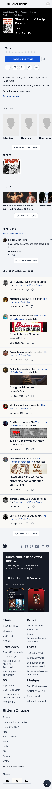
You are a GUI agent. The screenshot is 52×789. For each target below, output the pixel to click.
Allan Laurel (45, 138)
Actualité (7, 640)
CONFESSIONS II (36, 691)
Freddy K (14, 422)
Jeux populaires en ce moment (12, 673)
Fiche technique (11, 96)
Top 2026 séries (35, 625)
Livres (31, 647)
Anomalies (15, 352)
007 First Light (10, 656)
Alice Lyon (26, 138)
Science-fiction (41, 85)
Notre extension (11, 727)
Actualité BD (9, 701)
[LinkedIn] (42, 547)
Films (17, 12)
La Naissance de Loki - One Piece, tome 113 (14, 696)
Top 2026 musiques (37, 686)
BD (5, 680)
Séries (31, 620)
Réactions (9, 228)
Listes (7, 186)
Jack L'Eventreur (19, 281)
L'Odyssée (8, 635)
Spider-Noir (33, 629)
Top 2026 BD (9, 685)
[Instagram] (31, 547)
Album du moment (36, 701)
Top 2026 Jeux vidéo (13, 652)
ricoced (14, 315)
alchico (13, 405)
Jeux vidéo (11, 647)
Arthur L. (14, 369)
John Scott (9, 138)
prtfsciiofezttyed (19, 499)
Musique (33, 680)
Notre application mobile (15, 722)
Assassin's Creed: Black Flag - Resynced (11, 664)
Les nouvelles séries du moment (37, 640)
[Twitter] (21, 547)
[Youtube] (47, 547)
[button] (48, 4)
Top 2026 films (10, 626)
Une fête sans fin (11, 690)
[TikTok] (37, 547)
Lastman (14, 515)
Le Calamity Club (35, 658)
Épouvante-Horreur (28, 12)
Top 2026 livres (35, 653)
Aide (5, 731)
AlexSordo (15, 458)
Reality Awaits (34, 696)
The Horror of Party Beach (13, 15)
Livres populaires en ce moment (37, 672)
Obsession (8, 631)
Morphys (14, 298)
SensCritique (8, 12)
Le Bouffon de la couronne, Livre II (36, 664)
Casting (8, 108)
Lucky (30, 634)
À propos (7, 717)
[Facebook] (26, 547)
